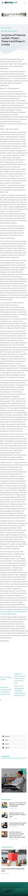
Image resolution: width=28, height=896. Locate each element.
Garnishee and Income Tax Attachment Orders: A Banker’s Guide (17, 814)
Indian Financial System (10, 31)
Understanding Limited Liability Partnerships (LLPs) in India (17, 824)
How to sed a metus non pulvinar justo (12, 870)
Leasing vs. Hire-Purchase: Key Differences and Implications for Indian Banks (17, 804)
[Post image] (4, 805)
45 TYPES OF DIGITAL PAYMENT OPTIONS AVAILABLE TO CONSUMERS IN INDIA (14, 611)
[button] (14, 736)
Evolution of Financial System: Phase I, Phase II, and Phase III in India (20, 678)
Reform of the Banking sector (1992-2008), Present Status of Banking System (20, 690)
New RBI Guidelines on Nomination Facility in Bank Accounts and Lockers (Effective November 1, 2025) (17, 834)
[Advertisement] (14, 657)
